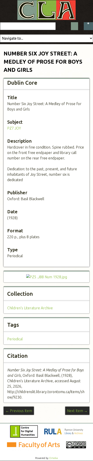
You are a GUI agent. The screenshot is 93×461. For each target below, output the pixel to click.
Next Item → (77, 411)
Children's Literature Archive (30, 308)
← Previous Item (18, 411)
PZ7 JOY (14, 128)
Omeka (53, 458)
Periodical (15, 339)
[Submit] (74, 26)
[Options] (88, 26)
